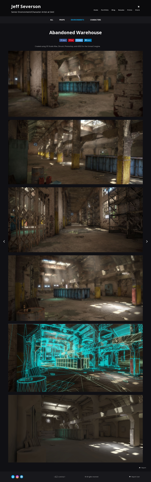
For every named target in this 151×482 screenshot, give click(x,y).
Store (137, 10)
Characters (95, 20)
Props (62, 20)
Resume (121, 10)
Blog (113, 10)
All (51, 20)
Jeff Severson (26, 6)
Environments (77, 20)
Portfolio (105, 10)
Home (96, 10)
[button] (142, 468)
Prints (129, 10)
